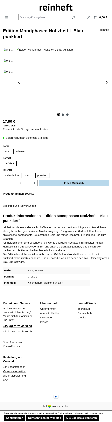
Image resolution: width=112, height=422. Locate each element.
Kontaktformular (12, 346)
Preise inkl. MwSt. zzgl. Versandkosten (25, 129)
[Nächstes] (107, 82)
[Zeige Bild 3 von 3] (67, 114)
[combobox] (44, 17)
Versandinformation (14, 371)
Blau (7, 151)
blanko (28, 175)
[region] (56, 82)
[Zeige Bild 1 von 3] (58, 114)
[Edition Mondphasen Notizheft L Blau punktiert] (63, 79)
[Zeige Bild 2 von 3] (63, 114)
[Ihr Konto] (88, 17)
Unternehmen (48, 308)
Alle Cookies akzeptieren (81, 417)
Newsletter (46, 317)
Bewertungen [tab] (28, 205)
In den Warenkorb (74, 183)
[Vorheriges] (19, 82)
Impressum (84, 308)
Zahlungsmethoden (14, 366)
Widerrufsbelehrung (14, 375)
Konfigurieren (14, 417)
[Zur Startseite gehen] (56, 7)
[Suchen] (73, 17)
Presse (44, 322)
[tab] (11, 206)
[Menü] (6, 17)
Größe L (10, 163)
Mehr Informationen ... (94, 413)
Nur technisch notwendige (44, 417)
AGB (5, 380)
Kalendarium (12, 175)
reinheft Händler (49, 313)
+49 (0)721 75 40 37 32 (17, 326)
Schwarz (20, 151)
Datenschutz (85, 313)
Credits (82, 317)
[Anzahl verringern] (6, 183)
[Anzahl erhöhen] (35, 183)
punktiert (42, 175)
